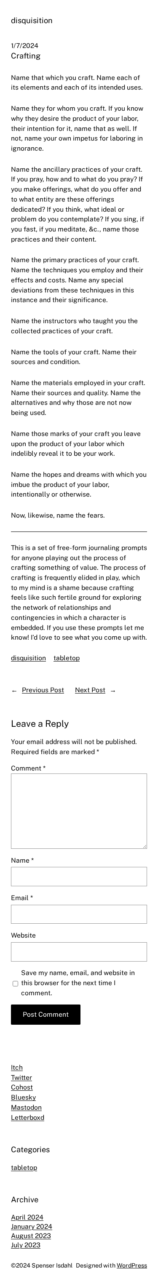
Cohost (22, 1087)
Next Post (90, 690)
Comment (28, 768)
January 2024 (31, 1227)
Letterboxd (27, 1118)
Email (22, 898)
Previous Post (43, 690)
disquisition (32, 20)
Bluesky (23, 1097)
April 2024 (27, 1217)
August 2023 (31, 1236)
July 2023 (25, 1245)
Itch (17, 1067)
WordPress (132, 1265)
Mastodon (26, 1107)
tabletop (67, 658)
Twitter (21, 1078)
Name (22, 860)
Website (23, 935)
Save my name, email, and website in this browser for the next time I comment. (78, 983)
